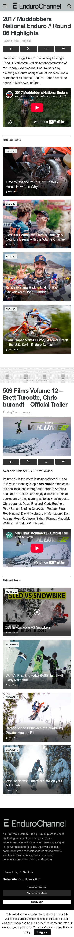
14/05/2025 (12, 191)
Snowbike (12, 644)
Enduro (11, 151)
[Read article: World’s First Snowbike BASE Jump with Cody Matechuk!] (37, 664)
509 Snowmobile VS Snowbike (28, 627)
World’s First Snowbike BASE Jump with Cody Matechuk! (35, 677)
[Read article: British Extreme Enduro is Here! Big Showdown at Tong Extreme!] (37, 276)
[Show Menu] (4, 5)
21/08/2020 (12, 685)
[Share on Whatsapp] (46, 49)
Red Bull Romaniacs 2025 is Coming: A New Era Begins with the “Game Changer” (36, 236)
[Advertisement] (37, 372)
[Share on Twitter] (28, 49)
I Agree (42, 932)
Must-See (11, 591)
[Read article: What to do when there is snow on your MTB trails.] (37, 769)
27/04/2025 (12, 244)
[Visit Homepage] (37, 5)
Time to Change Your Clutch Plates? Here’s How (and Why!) (32, 184)
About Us (28, 872)
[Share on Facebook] (11, 49)
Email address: (37, 887)
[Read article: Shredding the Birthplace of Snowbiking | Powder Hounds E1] (37, 717)
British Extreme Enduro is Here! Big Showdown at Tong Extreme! (31, 289)
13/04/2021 (12, 632)
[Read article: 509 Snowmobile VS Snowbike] (37, 612)
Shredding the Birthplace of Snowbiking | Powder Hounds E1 (35, 730)
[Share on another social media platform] (63, 49)
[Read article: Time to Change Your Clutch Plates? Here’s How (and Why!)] (37, 171)
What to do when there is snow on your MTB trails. (34, 782)
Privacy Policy (11, 872)
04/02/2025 (12, 349)
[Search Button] (69, 5)
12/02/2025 (12, 297)
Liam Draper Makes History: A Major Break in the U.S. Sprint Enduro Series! (37, 342)
